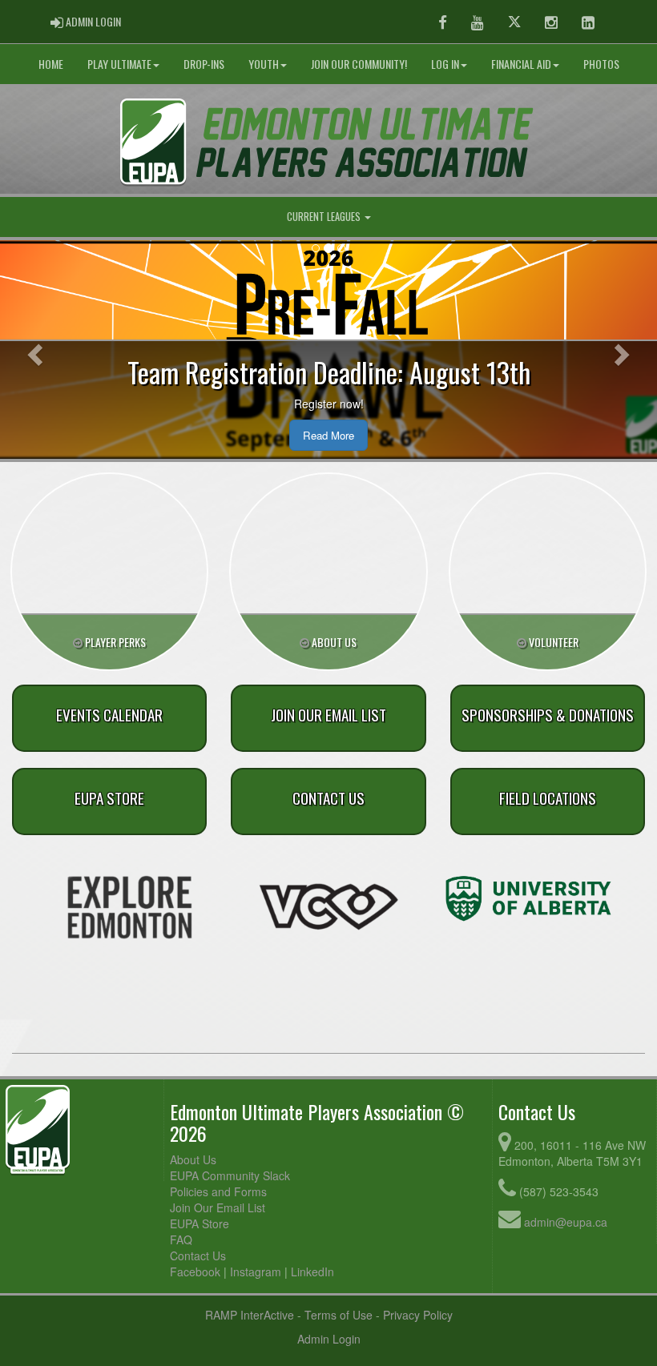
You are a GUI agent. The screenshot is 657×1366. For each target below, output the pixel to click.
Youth (263, 63)
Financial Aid (521, 63)
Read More (328, 435)
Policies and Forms (218, 1191)
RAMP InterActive (249, 1315)
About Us (193, 1159)
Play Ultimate (119, 63)
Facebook (195, 1272)
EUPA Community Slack (230, 1175)
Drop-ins (203, 63)
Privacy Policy (418, 1315)
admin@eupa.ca (565, 1222)
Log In (445, 63)
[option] (129, 907)
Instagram (255, 1272)
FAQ (181, 1239)
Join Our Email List (217, 1207)
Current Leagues (325, 216)
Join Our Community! (359, 63)
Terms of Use (338, 1315)
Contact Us (198, 1255)
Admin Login (329, 1339)
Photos (601, 63)
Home (50, 63)
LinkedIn (312, 1272)
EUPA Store (199, 1223)
